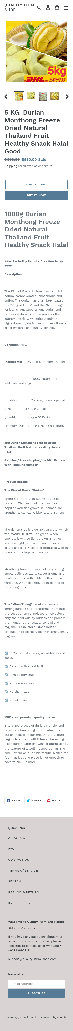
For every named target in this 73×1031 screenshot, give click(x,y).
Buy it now (36, 195)
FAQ (11, 848)
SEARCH (14, 881)
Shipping (10, 166)
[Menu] (65, 7)
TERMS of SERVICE (23, 870)
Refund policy (19, 903)
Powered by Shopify (54, 1017)
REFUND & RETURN (23, 892)
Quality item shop (19, 7)
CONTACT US (18, 859)
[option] (19, 96)
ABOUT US (16, 838)
